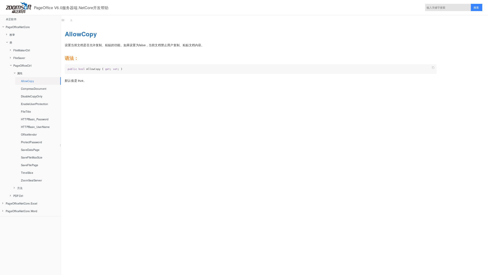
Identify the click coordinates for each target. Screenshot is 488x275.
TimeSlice (27, 173)
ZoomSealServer (31, 180)
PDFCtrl (18, 196)
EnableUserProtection (34, 104)
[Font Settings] (71, 20)
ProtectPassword (31, 142)
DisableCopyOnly (31, 96)
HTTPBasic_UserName (35, 127)
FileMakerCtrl (21, 50)
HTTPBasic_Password (35, 119)
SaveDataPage (30, 150)
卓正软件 (11, 19)
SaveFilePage (29, 165)
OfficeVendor (29, 134)
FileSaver (19, 58)
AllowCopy (27, 81)
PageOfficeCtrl (22, 65)
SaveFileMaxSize (31, 157)
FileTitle (26, 111)
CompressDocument (33, 89)
